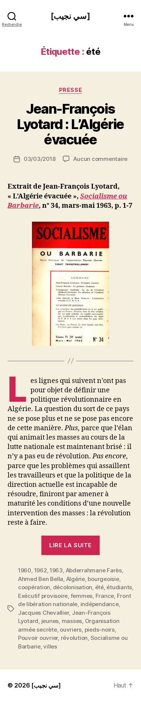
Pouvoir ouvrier (38, 637)
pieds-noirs (100, 629)
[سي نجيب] (70, 16)
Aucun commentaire (100, 158)
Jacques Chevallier (43, 612)
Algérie (75, 578)
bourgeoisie (103, 578)
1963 (56, 570)
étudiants (119, 587)
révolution (74, 637)
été (99, 587)
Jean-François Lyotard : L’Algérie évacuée (70, 124)
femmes (81, 595)
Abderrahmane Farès (94, 570)
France (105, 595)
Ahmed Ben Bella (40, 578)
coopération (34, 587)
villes (50, 646)
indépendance (99, 604)
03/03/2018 (39, 158)
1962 (40, 570)
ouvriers (71, 629)
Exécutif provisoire (43, 595)
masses (72, 620)
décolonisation (72, 587)
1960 (24, 570)
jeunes (50, 620)
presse (70, 90)
